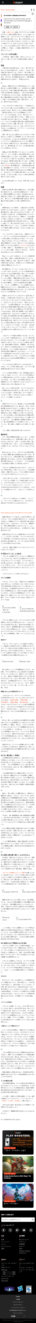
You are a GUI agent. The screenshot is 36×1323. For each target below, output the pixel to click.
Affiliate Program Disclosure (24, 1252)
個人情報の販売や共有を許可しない (18, 1310)
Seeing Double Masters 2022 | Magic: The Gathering (18, 1178)
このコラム (23, 245)
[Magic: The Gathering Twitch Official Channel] (17, 1230)
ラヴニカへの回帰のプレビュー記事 (13, 873)
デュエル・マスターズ (26, 1267)
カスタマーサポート (18, 1305)
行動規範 (18, 1299)
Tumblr (10, 1101)
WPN (20, 1249)
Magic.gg (4, 1270)
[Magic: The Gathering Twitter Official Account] (10, 1230)
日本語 (7, 27)
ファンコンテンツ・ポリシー (18, 1307)
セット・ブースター (18, 1204)
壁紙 (2, 1249)
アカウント (22, 1242)
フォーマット (5, 1242)
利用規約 (18, 1296)
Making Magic (10, 10)
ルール (3, 1244)
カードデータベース (7, 1276)
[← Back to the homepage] (18, 2)
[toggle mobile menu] (2, 2)
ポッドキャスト (6, 1246)
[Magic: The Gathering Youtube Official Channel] (24, 1230)
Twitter (4, 1101)
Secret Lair (4, 1278)
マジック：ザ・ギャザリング (9, 1264)
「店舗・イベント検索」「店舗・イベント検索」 (9, 1273)
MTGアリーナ (5, 1267)
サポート (22, 1246)
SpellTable (4, 1281)
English (15, 27)
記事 (2, 1239)
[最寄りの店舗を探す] (33, 1219)
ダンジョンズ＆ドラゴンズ (27, 1264)
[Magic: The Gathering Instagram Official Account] (31, 1230)
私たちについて (24, 1239)
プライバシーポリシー (18, 1302)
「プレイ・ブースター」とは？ (18, 1151)
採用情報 (22, 1244)
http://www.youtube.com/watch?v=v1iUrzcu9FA (16, 513)
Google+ (17, 1101)
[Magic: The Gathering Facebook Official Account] (3, 1230)
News (2, 10)
